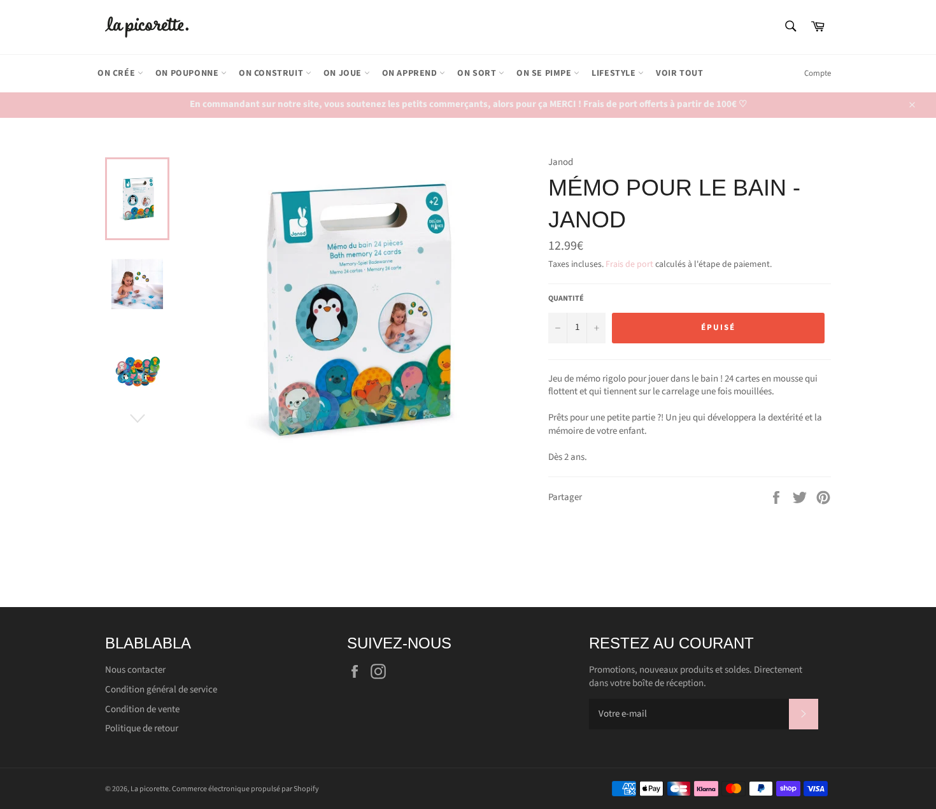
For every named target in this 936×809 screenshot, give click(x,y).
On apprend (411, 73)
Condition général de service (161, 689)
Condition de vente (142, 709)
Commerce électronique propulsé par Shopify (245, 789)
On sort (478, 73)
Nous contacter (135, 670)
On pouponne (188, 73)
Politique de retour (141, 728)
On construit (272, 73)
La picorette (150, 789)
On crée (117, 73)
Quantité (566, 299)
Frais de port (629, 264)
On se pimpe (545, 73)
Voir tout (679, 73)
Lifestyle (615, 73)
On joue (343, 73)
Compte (817, 73)
